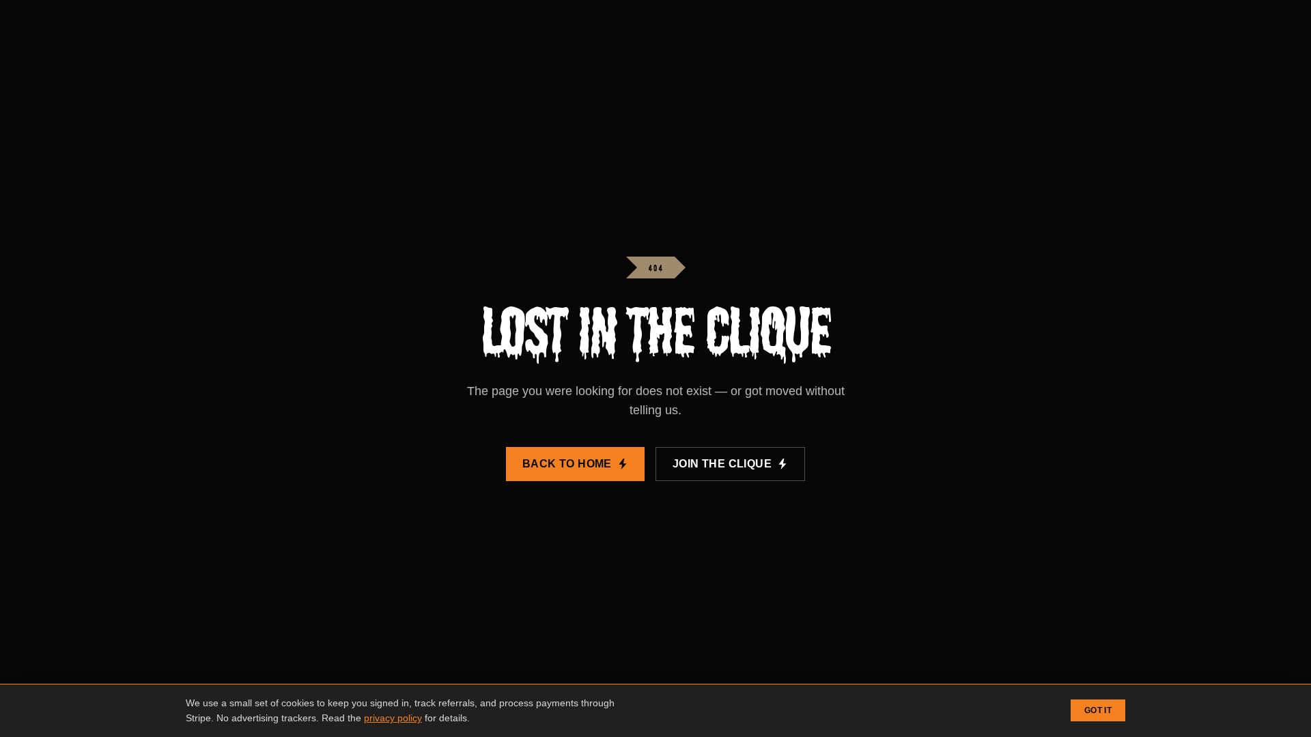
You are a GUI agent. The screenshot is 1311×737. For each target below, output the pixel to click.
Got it (1098, 710)
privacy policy (393, 717)
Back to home (567, 463)
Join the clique (722, 463)
